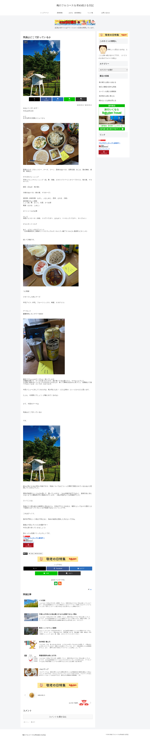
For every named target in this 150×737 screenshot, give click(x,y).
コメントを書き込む (58, 717)
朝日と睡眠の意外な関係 (107, 87)
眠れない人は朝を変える (107, 100)
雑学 (26, 553)
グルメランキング (28, 542)
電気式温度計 (39, 553)
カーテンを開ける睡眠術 (107, 91)
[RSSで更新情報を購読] (60, 583)
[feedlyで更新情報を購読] (56, 583)
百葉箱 (31, 553)
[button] (81, 99)
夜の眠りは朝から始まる (107, 82)
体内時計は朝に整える (107, 96)
